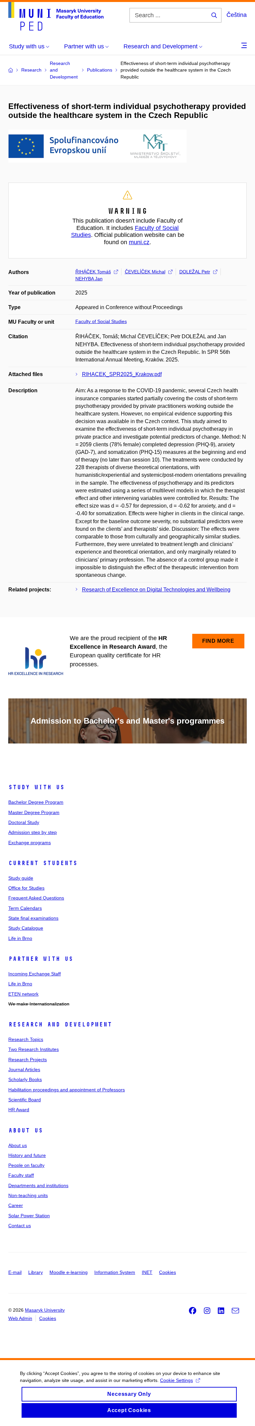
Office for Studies (26, 888)
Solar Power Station (29, 1215)
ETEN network (23, 994)
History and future (27, 1155)
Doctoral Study (23, 822)
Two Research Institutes (33, 1049)
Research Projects (27, 1059)
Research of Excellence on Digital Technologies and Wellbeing (156, 589)
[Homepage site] (56, 16)
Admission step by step (32, 832)
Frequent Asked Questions (36, 898)
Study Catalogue (25, 928)
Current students (42, 863)
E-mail (15, 1272)
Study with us (36, 787)
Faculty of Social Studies (101, 321)
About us (25, 1130)
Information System (114, 1272)
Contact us (19, 1225)
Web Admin (20, 1318)
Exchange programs (29, 842)
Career (15, 1205)
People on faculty (26, 1165)
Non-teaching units (28, 1195)
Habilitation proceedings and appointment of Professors (66, 1089)
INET (147, 1272)
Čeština (236, 15)
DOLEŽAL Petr (194, 271)
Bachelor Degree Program (35, 802)
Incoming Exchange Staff (34, 973)
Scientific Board (24, 1099)
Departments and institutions (38, 1185)
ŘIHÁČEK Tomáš (93, 271)
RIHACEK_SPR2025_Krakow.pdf (122, 374)
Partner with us (40, 958)
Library (35, 1272)
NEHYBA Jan (89, 278)
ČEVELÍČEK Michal (145, 271)
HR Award (18, 1109)
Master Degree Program (33, 812)
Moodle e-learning (68, 1272)
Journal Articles (24, 1069)
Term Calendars (25, 908)
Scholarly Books (25, 1079)
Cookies (167, 1272)
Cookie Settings (176, 1380)
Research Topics (25, 1039)
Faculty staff (21, 1175)
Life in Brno (20, 938)
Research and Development (60, 1024)
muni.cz (139, 242)
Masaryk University (45, 1310)
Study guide (20, 878)
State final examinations (33, 918)
